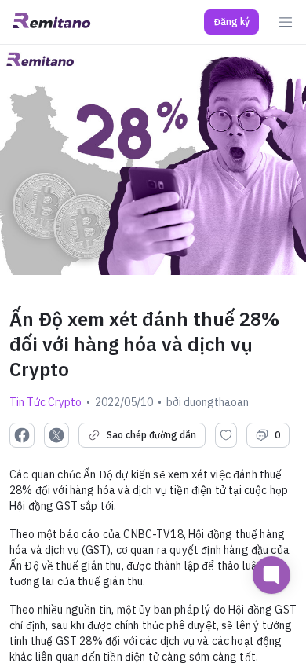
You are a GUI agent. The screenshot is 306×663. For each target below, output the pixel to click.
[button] (231, 22)
